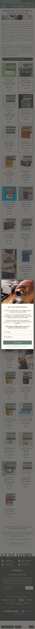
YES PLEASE (17, 342)
